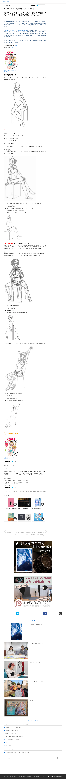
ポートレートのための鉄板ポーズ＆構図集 (14, 736)
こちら (16, 45)
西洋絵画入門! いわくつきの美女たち (12, 730)
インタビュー (8, 742)
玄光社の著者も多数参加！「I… (10, 523)
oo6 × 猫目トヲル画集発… (37, 508)
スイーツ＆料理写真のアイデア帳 (12, 739)
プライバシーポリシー (22, 776)
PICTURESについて (7, 776)
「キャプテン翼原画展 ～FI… (37, 523)
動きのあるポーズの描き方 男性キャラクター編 (16, 482)
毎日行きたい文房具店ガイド (11, 733)
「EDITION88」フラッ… (23, 523)
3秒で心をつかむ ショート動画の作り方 (13, 727)
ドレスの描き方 (8, 485)
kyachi (5, 19)
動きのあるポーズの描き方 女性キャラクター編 (16, 30)
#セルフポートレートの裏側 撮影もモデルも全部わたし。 (17, 724)
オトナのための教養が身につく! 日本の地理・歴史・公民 (17, 752)
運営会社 (37, 776)
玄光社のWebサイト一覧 (30, 776)
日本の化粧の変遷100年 (10, 749)
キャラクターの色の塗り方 (11, 483)
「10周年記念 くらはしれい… (10, 508)
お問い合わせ (14, 776)
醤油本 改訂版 (8, 745)
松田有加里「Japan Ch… (23, 508)
